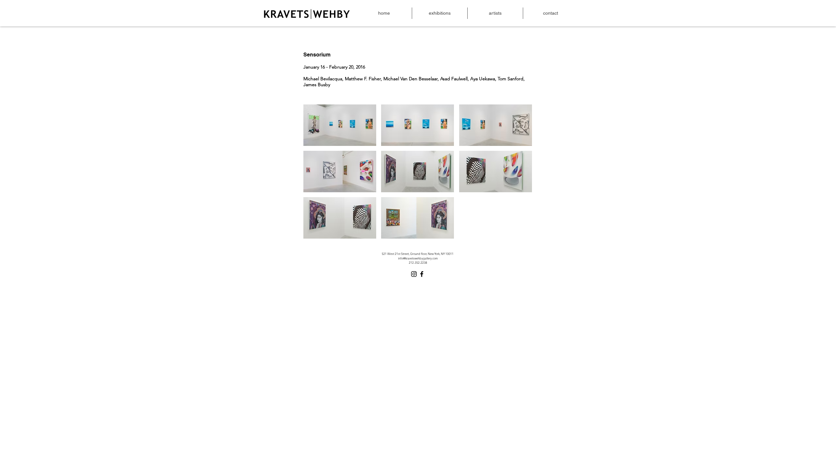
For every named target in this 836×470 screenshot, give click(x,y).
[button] (339, 125)
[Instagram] (414, 274)
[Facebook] (422, 274)
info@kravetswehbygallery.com (418, 258)
